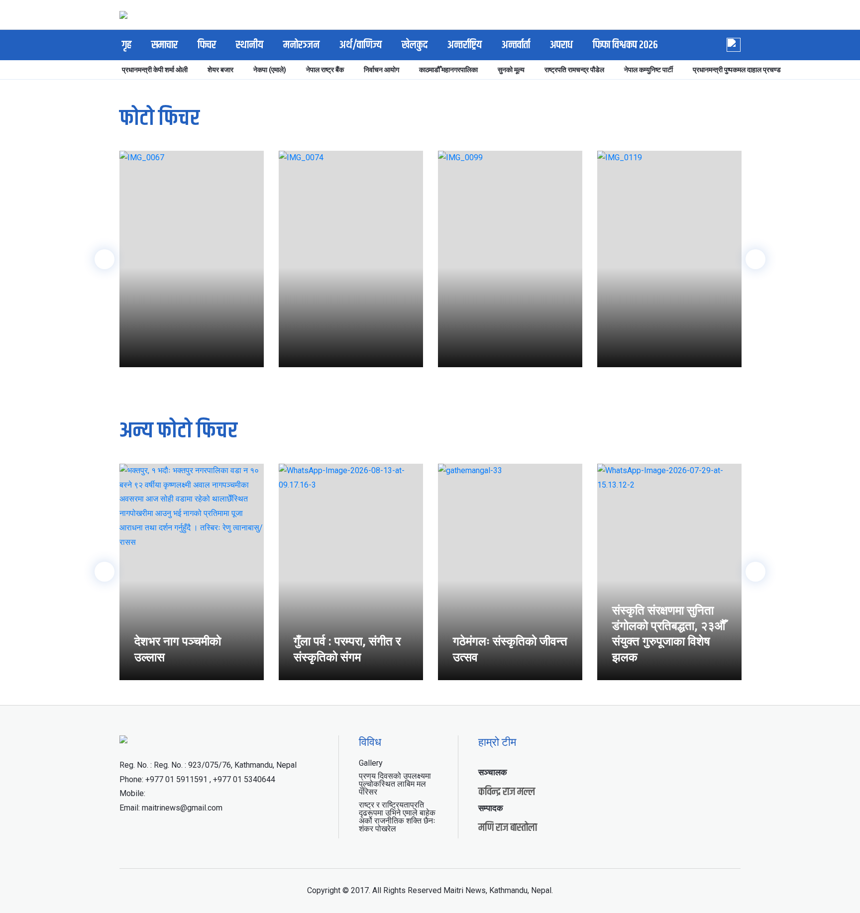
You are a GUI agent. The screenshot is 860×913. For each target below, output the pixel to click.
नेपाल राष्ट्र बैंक (325, 70)
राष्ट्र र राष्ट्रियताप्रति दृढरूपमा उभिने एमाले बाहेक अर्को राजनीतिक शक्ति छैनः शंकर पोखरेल (397, 816)
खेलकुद (415, 45)
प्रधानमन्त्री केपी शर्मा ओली (155, 70)
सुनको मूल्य (511, 70)
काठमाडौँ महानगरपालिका (448, 70)
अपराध (561, 45)
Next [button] (755, 259)
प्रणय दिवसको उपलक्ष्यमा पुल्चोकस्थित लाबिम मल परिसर (395, 784)
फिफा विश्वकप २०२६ (625, 45)
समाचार (164, 45)
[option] (191, 259)
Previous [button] (104, 259)
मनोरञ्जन (301, 45)
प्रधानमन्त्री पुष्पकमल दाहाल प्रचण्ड (737, 70)
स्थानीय (249, 45)
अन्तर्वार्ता (516, 45)
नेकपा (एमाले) (269, 70)
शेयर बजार (220, 70)
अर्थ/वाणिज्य (360, 45)
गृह (126, 45)
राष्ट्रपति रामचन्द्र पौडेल (574, 70)
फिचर (207, 45)
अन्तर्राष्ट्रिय (464, 45)
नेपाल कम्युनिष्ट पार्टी (648, 70)
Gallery (371, 763)
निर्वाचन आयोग (381, 70)
